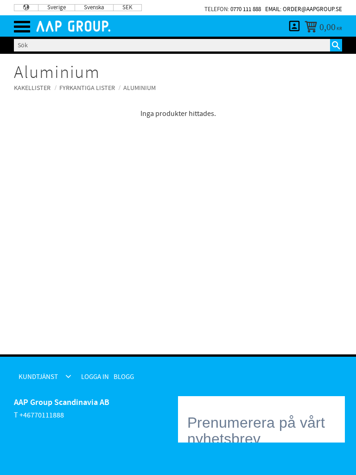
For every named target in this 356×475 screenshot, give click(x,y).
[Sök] (336, 45)
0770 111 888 (245, 9)
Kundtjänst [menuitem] (38, 376)
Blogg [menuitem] (124, 376)
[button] (22, 27)
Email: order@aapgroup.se (303, 9)
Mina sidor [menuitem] (294, 26)
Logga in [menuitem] (95, 376)
